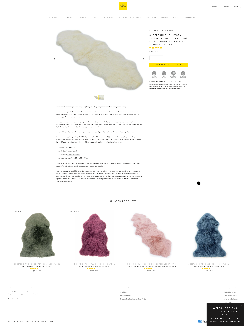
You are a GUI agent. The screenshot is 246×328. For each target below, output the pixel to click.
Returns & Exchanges (231, 299)
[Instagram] (13, 298)
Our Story (123, 292)
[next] (240, 238)
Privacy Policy (228, 302)
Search (227, 7)
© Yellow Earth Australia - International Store (32, 322)
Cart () (237, 7)
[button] (156, 48)
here (103, 166)
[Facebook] (8, 298)
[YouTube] (17, 298)
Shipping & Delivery (230, 296)
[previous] (6, 238)
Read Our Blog (125, 296)
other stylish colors (73, 155)
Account (215, 7)
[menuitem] (56, 18)
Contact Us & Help (230, 292)
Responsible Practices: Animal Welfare (133, 299)
